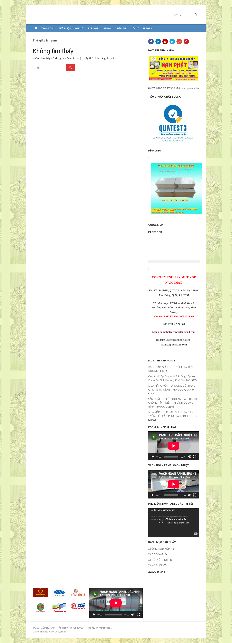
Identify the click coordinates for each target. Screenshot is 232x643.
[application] (173, 445)
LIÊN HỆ (135, 28)
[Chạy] (152, 456)
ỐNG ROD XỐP (161, 548)
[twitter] (172, 41)
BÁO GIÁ (122, 28)
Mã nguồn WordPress (99, 627)
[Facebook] (151, 41)
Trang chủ (47, 28)
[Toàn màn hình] (195, 456)
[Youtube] (165, 41)
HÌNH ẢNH (107, 28)
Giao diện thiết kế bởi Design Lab (49, 631)
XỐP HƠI (79, 28)
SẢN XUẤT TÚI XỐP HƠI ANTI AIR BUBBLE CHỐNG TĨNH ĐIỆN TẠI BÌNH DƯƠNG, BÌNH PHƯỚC (173, 402)
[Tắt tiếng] (189, 456)
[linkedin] (158, 41)
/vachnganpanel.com (178, 339)
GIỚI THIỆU (64, 28)
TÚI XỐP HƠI (160, 559)
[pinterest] (186, 41)
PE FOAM (93, 28)
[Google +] (179, 41)
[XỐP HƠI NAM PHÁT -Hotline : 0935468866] (36, 28)
